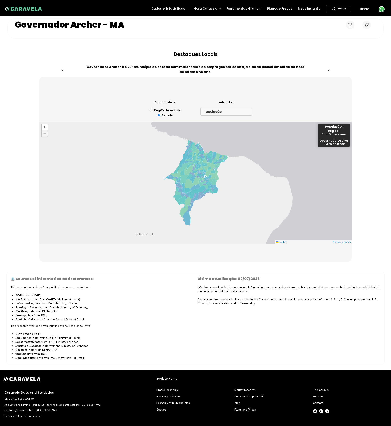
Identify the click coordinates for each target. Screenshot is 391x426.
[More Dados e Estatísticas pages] (187, 9)
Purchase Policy (13, 416)
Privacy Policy (34, 416)
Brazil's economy (167, 390)
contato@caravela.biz (18, 410)
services (318, 396)
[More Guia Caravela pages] (220, 9)
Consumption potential (249, 396)
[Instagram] (327, 411)
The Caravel (321, 390)
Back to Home (166, 379)
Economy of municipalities (173, 403)
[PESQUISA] (366, 25)
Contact (318, 403)
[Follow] (350, 25)
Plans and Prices (245, 410)
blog (237, 403)
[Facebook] (315, 411)
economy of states (168, 396)
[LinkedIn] (321, 411)
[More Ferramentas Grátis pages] (260, 9)
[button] (338, 8)
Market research (245, 390)
